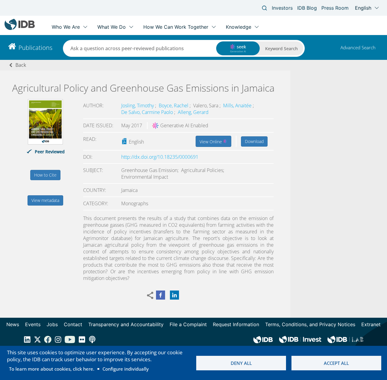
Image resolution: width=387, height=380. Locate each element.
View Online (211, 142)
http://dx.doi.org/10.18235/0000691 (159, 157)
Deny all (241, 363)
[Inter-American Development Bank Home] (20, 28)
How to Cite (45, 175)
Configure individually (125, 369)
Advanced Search (358, 47)
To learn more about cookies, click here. (51, 369)
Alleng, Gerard (193, 112)
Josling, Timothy (138, 105)
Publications (35, 48)
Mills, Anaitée (238, 105)
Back (20, 65)
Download (254, 141)
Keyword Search (281, 48)
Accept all (336, 363)
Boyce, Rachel (174, 105)
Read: (89, 139)
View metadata (45, 200)
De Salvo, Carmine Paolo (147, 112)
